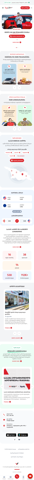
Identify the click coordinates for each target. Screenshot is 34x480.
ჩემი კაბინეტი (25, 7)
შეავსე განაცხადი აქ (18, 36)
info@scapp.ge (10, 420)
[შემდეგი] (32, 22)
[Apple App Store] (11, 435)
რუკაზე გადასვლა (18, 160)
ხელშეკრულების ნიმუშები (17, 453)
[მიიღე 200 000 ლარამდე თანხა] (17, 21)
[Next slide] (19, 87)
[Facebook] (14, 439)
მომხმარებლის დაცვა (10, 449)
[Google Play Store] (23, 435)
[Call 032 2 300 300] (17, 476)
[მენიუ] (3, 8)
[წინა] (2, 22)
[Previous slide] (14, 87)
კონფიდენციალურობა (23, 449)
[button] (16, 47)
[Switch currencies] (17, 221)
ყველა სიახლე (16, 338)
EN (31, 7)
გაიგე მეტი (16, 42)
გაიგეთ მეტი (16, 361)
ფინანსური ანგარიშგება (17, 456)
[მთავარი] (10, 8)
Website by (17, 472)
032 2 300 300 (10, 415)
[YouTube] (19, 439)
